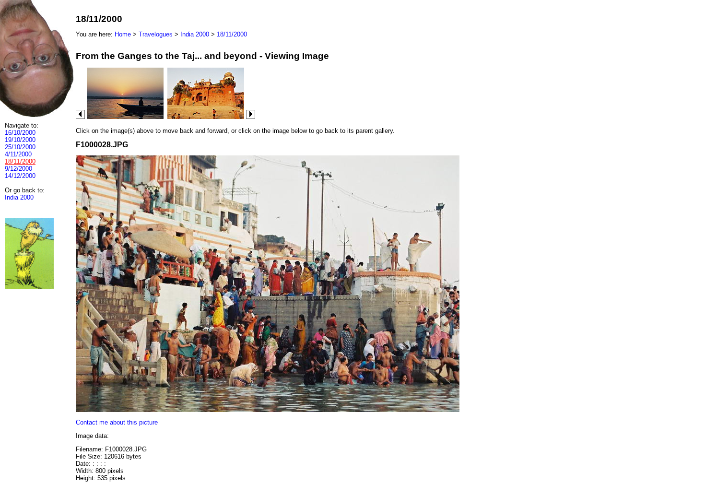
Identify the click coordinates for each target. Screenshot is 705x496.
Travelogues (156, 34)
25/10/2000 (20, 147)
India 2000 (19, 197)
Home (123, 34)
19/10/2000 (20, 139)
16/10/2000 (20, 132)
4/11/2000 (18, 154)
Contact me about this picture (117, 422)
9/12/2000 (18, 168)
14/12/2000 (20, 175)
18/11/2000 (232, 34)
